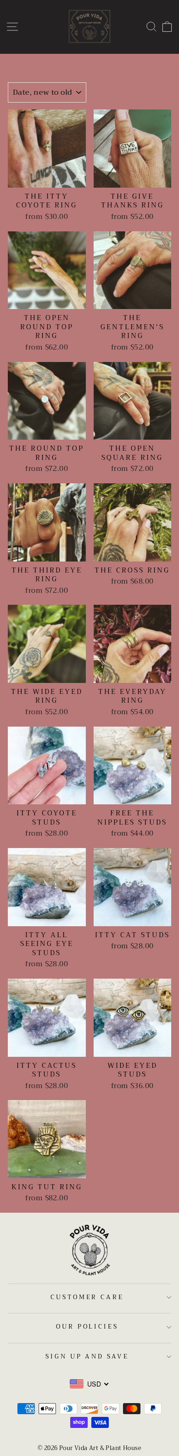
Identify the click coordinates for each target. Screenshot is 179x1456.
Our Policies (87, 1326)
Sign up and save (87, 1356)
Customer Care (87, 1297)
